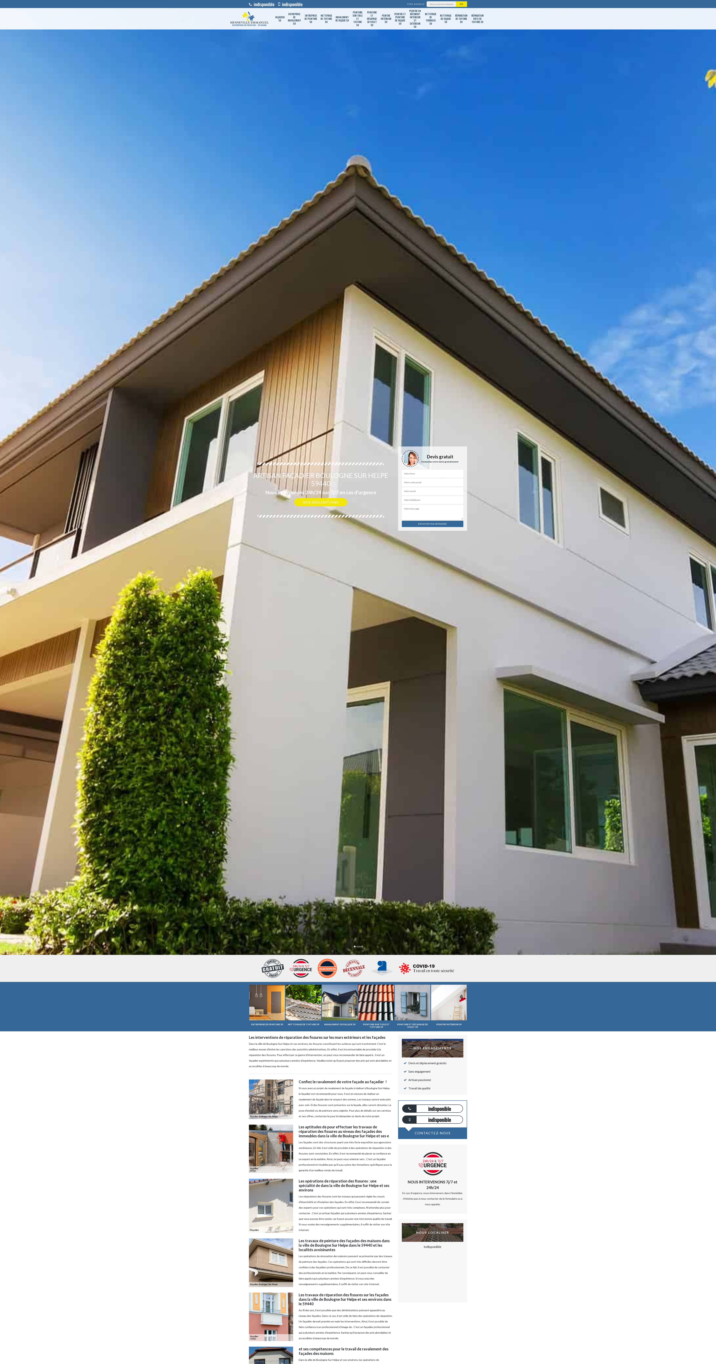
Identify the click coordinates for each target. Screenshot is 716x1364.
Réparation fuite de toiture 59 (477, 19)
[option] (358, 545)
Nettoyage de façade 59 (445, 19)
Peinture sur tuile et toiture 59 (358, 18)
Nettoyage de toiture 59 (326, 19)
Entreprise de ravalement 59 (294, 18)
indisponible (263, 4)
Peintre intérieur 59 (386, 19)
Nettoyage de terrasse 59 (430, 18)
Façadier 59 (280, 18)
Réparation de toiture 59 (461, 19)
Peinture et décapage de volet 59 (372, 18)
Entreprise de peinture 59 (310, 19)
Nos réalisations (320, 502)
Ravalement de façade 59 (342, 18)
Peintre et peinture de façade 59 (400, 18)
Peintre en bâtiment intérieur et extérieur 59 (415, 18)
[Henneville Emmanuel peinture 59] (249, 19)
